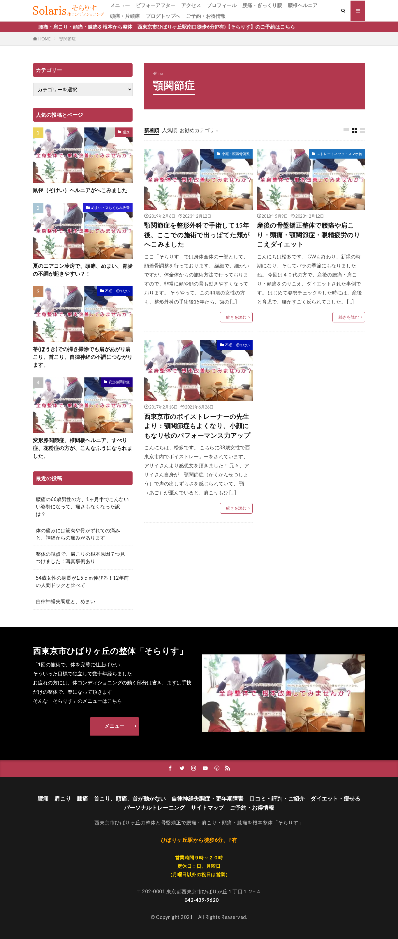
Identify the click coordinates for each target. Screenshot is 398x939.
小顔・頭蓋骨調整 (236, 154)
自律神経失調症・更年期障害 (208, 798)
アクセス (191, 5)
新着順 (151, 130)
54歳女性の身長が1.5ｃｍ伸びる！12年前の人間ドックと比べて (82, 581)
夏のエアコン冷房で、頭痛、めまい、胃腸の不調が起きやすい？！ (83, 269)
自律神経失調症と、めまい (65, 601)
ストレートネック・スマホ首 (339, 154)
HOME (44, 38)
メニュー (120, 5)
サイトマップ (207, 807)
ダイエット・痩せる (335, 798)
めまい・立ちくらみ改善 (110, 207)
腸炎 (126, 132)
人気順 (169, 130)
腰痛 (43, 798)
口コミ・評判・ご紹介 (277, 798)
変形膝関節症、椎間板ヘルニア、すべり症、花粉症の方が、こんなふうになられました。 (83, 448)
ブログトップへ (163, 16)
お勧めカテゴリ (197, 130)
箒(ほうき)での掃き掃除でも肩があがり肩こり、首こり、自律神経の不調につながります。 (83, 357)
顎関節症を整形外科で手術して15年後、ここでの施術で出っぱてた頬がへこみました (197, 234)
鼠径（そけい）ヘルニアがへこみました (80, 190)
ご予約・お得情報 (206, 16)
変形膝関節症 (119, 382)
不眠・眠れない (237, 345)
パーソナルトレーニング (154, 807)
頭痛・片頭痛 (125, 16)
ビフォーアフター (155, 5)
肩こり (62, 798)
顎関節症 (67, 38)
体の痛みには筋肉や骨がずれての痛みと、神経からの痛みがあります (78, 534)
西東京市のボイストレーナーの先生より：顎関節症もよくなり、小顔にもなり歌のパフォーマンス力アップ (197, 426)
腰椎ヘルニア (303, 5)
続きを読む (236, 317)
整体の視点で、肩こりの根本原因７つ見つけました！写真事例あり (80, 557)
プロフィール (222, 5)
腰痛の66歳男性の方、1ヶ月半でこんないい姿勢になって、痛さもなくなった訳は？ (82, 506)
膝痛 (82, 798)
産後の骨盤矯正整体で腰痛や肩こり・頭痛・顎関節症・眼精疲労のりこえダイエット (308, 234)
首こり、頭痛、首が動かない (130, 798)
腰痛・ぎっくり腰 (262, 5)
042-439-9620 (201, 900)
